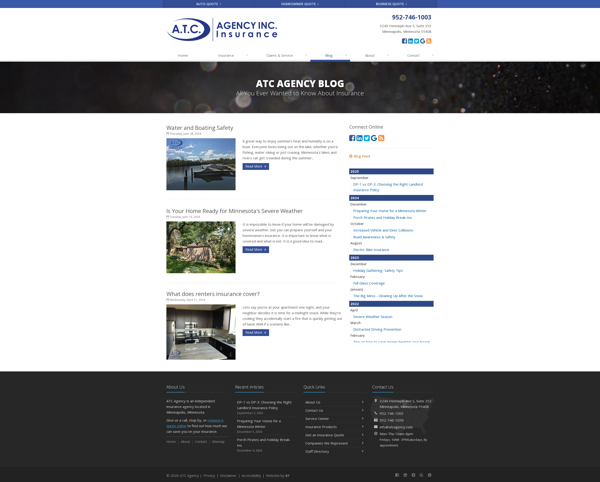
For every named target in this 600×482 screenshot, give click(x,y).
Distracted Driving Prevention (377, 329)
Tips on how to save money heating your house (391, 342)
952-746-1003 (392, 413)
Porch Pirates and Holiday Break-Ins (382, 217)
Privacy (209, 475)
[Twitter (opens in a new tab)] (416, 41)
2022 (354, 303)
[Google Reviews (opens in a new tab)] (422, 41)
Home (183, 55)
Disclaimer (228, 475)
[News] (428, 41)
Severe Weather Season (372, 316)
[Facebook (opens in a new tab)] (404, 41)
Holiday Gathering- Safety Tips (378, 270)
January (356, 289)
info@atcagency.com (396, 427)
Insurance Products (321, 426)
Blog (336, 55)
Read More (254, 166)
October (357, 223)
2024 (354, 197)
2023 (354, 257)
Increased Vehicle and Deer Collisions (383, 230)
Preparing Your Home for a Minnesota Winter (390, 210)
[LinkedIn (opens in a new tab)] (410, 41)
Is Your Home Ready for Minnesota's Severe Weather (234, 211)
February (357, 276)
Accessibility (251, 475)
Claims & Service (286, 55)
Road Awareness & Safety (374, 237)
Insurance (233, 55)
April (354, 310)
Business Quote (390, 4)
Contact (420, 55)
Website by (278, 475)
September (359, 178)
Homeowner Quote (299, 4)
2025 (354, 171)
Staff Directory (317, 451)
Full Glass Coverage (369, 283)
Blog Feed (362, 156)
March (355, 323)
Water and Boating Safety (199, 127)
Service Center (317, 418)
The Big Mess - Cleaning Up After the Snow (388, 295)
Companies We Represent (326, 443)
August (356, 243)
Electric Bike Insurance (371, 249)
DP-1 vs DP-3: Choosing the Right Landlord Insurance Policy (264, 407)
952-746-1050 (392, 420)
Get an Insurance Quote (324, 435)
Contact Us (314, 410)
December (358, 204)
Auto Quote (207, 4)
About (377, 55)
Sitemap (218, 441)
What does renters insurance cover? (213, 294)
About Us (312, 402)
